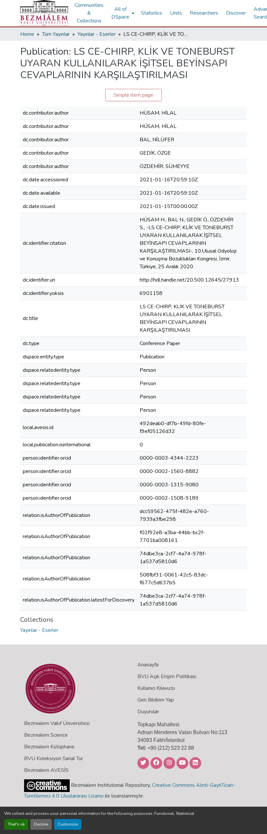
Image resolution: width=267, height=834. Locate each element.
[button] (44, 13)
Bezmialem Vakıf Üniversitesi (57, 723)
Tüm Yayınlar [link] (56, 34)
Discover (236, 13)
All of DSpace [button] (120, 13)
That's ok (16, 824)
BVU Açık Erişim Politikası (166, 676)
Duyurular (148, 711)
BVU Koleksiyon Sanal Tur (53, 758)
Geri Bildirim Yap (155, 699)
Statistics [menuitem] (151, 13)
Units (176, 13)
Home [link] (27, 34)
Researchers (204, 13)
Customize (68, 824)
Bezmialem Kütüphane (49, 746)
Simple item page (133, 95)
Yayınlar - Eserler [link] (96, 34)
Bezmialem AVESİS (46, 770)
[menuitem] (122, 13)
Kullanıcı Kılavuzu (156, 688)
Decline (41, 824)
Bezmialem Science (46, 735)
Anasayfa (148, 664)
